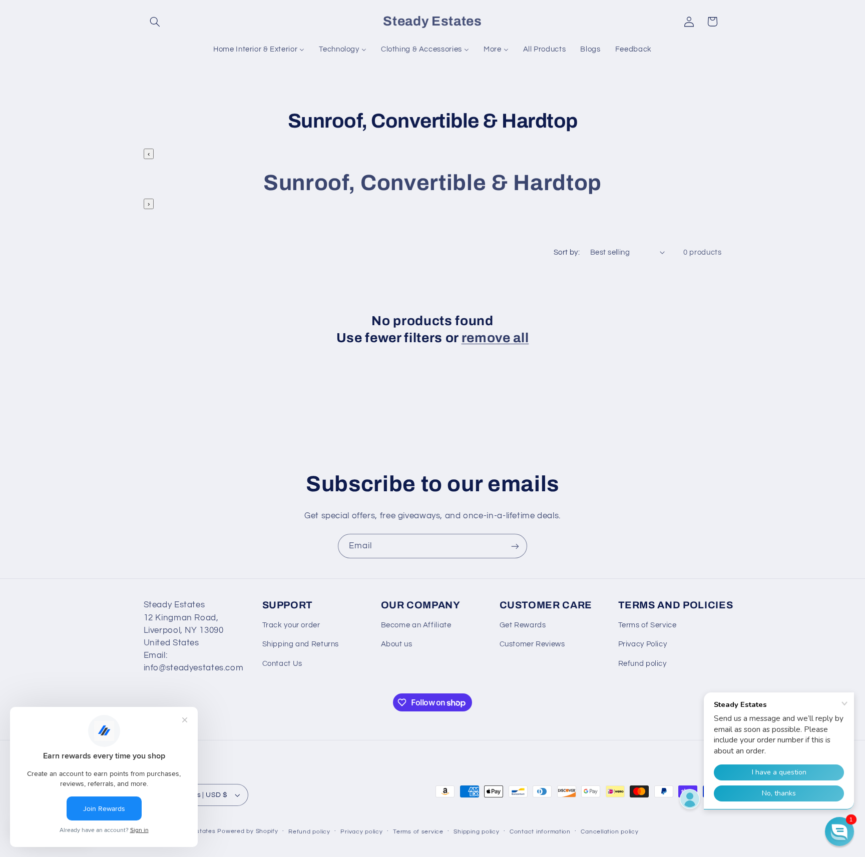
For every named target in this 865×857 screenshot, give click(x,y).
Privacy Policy (642, 644)
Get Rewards (523, 625)
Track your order (291, 625)
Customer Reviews (532, 644)
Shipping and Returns (300, 644)
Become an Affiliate (416, 625)
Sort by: (567, 252)
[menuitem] (259, 50)
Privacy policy (361, 831)
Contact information (540, 831)
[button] (155, 21)
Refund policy (642, 663)
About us (396, 644)
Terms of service (418, 831)
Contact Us (282, 663)
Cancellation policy (609, 831)
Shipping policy (476, 831)
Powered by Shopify (247, 831)
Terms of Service (647, 625)
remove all (495, 338)
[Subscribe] (515, 546)
